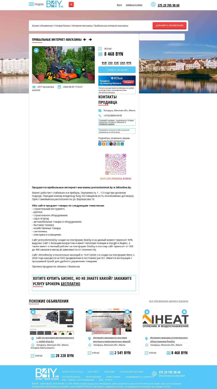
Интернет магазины (82, 25)
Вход (119, 4)
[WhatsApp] (118, 144)
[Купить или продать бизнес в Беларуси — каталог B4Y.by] (54, 4)
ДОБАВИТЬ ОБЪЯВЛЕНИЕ (169, 25)
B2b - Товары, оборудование (78, 379)
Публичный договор (131, 371)
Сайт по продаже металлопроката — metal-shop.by (55, 339)
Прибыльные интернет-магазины (111, 25)
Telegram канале (106, 124)
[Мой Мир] (122, 144)
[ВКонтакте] (99, 144)
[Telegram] (107, 144)
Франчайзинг (93, 376)
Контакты (93, 371)
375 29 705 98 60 (168, 5)
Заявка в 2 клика (134, 4)
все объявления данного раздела (168, 301)
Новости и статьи (72, 371)
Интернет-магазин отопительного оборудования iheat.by (169, 339)
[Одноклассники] (103, 144)
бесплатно (70, 283)
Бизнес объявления (42, 25)
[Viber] (114, 144)
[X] (111, 144)
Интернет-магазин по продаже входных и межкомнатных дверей (111, 339)
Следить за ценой (117, 69)
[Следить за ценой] (70, 311)
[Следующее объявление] (90, 39)
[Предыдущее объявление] (84, 39)
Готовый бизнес (62, 25)
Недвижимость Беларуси (139, 376)
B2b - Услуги (105, 379)
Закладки (109, 371)
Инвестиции (113, 376)
